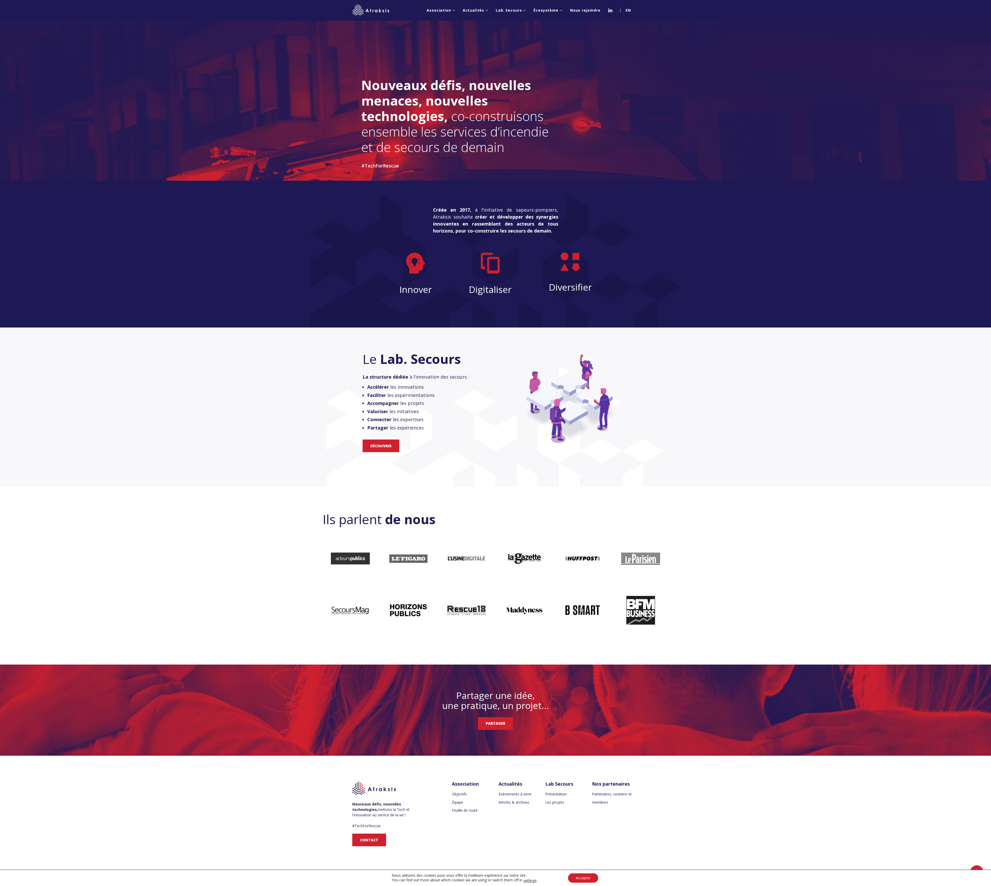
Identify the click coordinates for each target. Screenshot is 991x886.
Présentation (556, 794)
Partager (495, 723)
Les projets (554, 802)
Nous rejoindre (585, 10)
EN (628, 10)
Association (439, 10)
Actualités (473, 10)
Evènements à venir (515, 794)
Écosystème (545, 10)
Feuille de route (465, 810)
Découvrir (380, 445)
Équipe (457, 802)
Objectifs (459, 794)
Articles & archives (514, 802)
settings (530, 880)
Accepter (583, 877)
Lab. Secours (509, 10)
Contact (369, 839)
